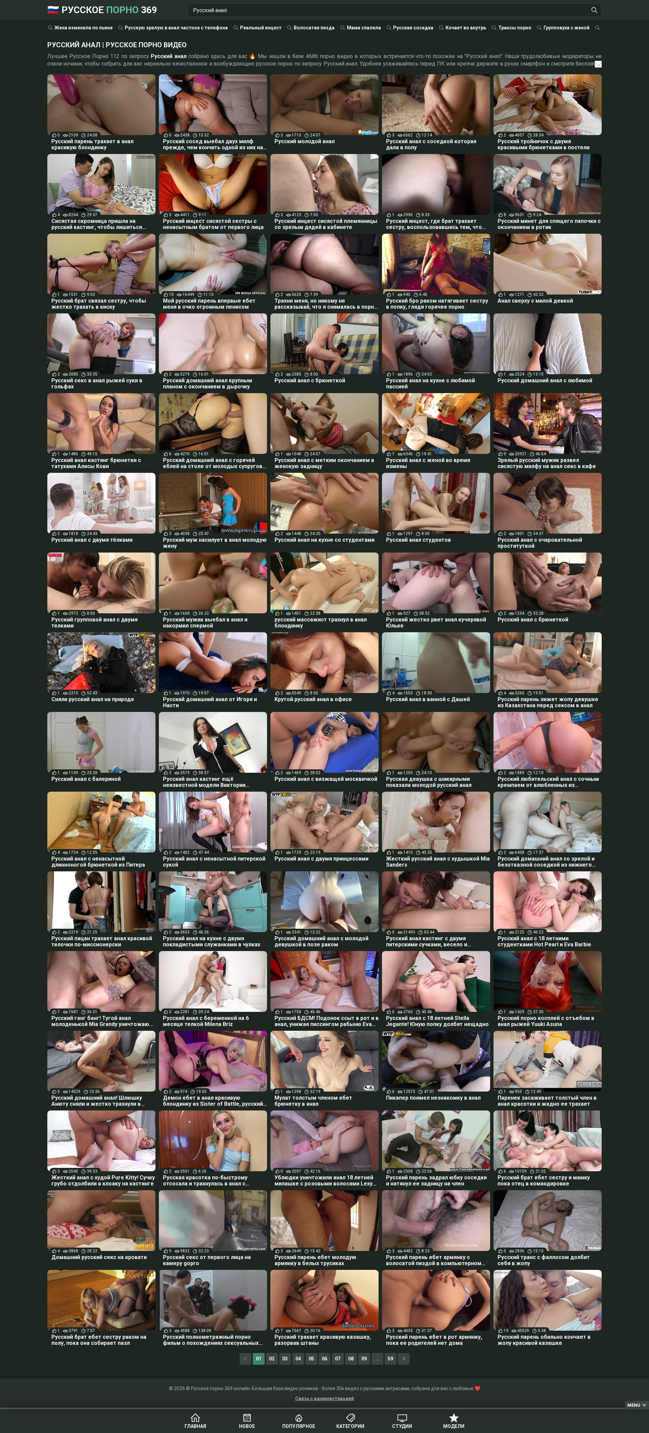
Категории (350, 1426)
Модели (453, 1426)
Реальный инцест (261, 27)
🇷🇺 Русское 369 (102, 10)
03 (285, 1358)
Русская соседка (413, 27)
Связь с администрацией (324, 1398)
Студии (402, 1426)
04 (298, 1358)
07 (337, 1358)
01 (258, 1358)
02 (271, 1358)
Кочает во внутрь (466, 27)
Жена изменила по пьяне (83, 27)
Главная (195, 1426)
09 (364, 1358)
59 (390, 1358)
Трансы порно (514, 27)
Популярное (298, 1426)
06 (324, 1358)
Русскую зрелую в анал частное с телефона (176, 27)
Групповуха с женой (567, 27)
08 (351, 1358)
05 (311, 1358)
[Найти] (594, 10)
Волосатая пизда (314, 27)
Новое (247, 1426)
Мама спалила (364, 27)
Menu (633, 1405)
